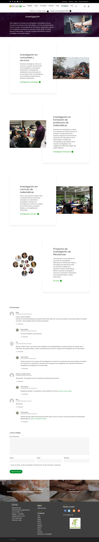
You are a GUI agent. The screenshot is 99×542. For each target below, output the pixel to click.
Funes (39, 530)
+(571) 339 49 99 (17, 518)
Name (12, 458)
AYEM (39, 528)
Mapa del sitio (41, 508)
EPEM (39, 522)
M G (17, 342)
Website (66, 458)
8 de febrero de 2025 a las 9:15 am (24, 314)
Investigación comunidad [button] (29, 82)
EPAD (39, 520)
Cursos (39, 524)
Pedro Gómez (24, 329)
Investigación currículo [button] (28, 214)
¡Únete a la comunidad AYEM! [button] (59, 11)
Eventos (39, 532)
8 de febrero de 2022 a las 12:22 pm (24, 375)
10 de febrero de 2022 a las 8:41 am (29, 388)
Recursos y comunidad (44, 534)
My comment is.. (15, 436)
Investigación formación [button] (62, 152)
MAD (38, 518)
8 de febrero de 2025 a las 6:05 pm (29, 330)
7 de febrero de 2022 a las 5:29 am (24, 401)
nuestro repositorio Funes (38, 418)
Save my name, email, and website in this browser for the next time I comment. (36, 465)
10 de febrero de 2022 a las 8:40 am (29, 413)
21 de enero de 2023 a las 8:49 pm (24, 343)
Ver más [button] (56, 281)
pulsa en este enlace (65, 391)
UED (38, 515)
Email (39, 458)
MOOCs (39, 526)
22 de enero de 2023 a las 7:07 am (28, 358)
